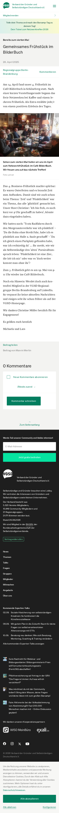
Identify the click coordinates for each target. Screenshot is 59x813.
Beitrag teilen (10, 344)
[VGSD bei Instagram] (12, 745)
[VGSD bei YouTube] (27, 745)
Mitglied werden (10, 15)
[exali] (43, 731)
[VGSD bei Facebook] (4, 745)
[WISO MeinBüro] (17, 731)
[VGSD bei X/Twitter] (19, 745)
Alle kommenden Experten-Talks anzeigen (23, 643)
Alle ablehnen (9, 807)
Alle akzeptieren (29, 798)
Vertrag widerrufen (13, 539)
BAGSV (29, 524)
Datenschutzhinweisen (14, 790)
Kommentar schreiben (23, 400)
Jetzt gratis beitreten (29, 457)
